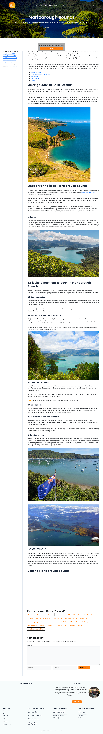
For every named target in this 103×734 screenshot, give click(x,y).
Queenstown (51, 625)
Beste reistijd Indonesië (59, 711)
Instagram (6, 714)
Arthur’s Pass (77, 615)
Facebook (5, 715)
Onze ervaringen (36, 72)
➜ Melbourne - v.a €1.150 (10, 58)
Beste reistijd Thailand (59, 712)
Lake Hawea (53, 622)
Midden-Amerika (82, 714)
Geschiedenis (35, 76)
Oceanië (80, 715)
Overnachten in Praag (58, 719)
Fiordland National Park (43, 618)
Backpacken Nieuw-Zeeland (60, 714)
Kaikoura (44, 622)
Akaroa (50, 615)
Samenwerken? (7, 724)
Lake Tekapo (85, 622)
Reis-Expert (51, 731)
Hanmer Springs (33, 622)
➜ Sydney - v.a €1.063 (9, 54)
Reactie (30, 645)
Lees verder (77, 701)
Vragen (33, 80)
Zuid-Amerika (81, 712)
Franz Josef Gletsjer (71, 618)
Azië (79, 711)
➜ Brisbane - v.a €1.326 (9, 60)
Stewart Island (62, 625)
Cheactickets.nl (15, 66)
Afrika (79, 717)
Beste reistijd (35, 78)
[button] (41, 5)
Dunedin (30, 618)
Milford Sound (32, 625)
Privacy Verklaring (32, 723)
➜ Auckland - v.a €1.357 (9, 56)
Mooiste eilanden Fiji (58, 715)
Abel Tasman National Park (36, 615)
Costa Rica (56, 717)
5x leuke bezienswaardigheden (40, 74)
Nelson (42, 625)
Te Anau (72, 625)
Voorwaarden (31, 724)
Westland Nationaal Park (36, 629)
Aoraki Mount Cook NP (62, 615)
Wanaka (80, 625)
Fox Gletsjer (58, 618)
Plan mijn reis (51, 48)
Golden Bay (83, 618)
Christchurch (88, 615)
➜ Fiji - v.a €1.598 (8, 62)
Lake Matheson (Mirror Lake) (69, 622)
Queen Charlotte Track (88, 192)
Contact (5, 718)
